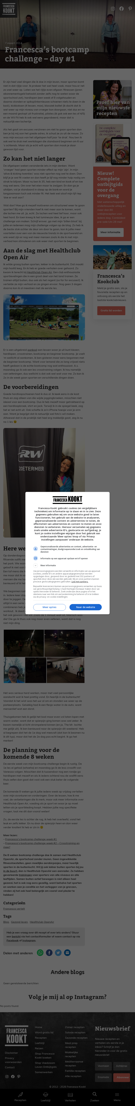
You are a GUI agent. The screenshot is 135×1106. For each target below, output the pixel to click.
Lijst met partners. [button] (79, 581)
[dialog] (67, 553)
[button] (67, 565)
